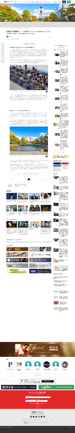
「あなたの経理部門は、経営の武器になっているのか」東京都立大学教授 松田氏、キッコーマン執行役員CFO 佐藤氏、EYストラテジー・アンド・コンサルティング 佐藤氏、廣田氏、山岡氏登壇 (46, 232)
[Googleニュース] (39, 417)
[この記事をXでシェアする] (2, 44)
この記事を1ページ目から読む (29, 43)
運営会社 (52, 419)
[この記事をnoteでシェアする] (2, 57)
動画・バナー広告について (38, 419)
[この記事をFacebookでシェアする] (2, 47)
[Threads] (36, 417)
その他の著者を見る (37, 375)
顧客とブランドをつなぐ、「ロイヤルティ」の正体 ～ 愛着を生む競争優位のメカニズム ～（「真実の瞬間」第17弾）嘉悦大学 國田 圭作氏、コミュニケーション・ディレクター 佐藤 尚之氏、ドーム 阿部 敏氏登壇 (23, 232)
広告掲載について (24, 419)
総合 (63, 47)
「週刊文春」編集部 (63, 74)
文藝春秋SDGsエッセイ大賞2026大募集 (33, 229)
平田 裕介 (62, 111)
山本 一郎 (10, 36)
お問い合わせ (30, 419)
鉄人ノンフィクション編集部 (64, 66)
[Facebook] (31, 417)
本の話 (12, 427)
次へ (45, 179)
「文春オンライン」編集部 (64, 138)
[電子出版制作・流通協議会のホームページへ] (25, 422)
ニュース (59, 47)
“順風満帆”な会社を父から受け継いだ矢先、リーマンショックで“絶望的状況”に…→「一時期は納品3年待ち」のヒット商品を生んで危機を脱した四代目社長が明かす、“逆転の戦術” (11, 231)
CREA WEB (8, 427)
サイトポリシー (46, 419)
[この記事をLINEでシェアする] (2, 54)
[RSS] (44, 417)
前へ (12, 179)
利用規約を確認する (33, 403)
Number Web (3, 427)
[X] (34, 417)
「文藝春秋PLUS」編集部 (63, 128)
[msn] (41, 417)
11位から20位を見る (61, 152)
